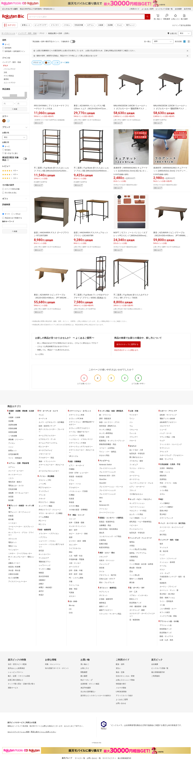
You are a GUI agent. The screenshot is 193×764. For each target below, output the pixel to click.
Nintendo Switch (105, 465)
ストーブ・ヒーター (16, 471)
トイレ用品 (164, 490)
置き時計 (163, 514)
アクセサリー (74, 488)
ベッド (162, 555)
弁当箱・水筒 (104, 437)
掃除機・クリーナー (16, 440)
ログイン (175, 25)
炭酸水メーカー (14, 563)
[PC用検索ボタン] (147, 17)
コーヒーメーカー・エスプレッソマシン (21, 528)
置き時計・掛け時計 (167, 594)
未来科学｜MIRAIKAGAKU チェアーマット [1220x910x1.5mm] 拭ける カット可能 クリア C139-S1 (130, 171)
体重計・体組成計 (45, 587)
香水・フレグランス (106, 582)
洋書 (70, 581)
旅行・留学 (73, 530)
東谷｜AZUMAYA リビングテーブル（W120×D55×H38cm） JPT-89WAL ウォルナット (170, 235)
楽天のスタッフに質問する (127, 344)
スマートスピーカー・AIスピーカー (51, 466)
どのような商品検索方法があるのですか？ (53, 346)
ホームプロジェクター (47, 436)
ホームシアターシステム (48, 443)
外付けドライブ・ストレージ (50, 510)
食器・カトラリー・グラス (109, 422)
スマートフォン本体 (76, 415)
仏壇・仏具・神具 (166, 640)
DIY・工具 (133, 592)
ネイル (101, 571)
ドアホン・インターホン (138, 595)
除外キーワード (8, 221)
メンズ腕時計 (165, 503)
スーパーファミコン (106, 512)
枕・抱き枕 (164, 551)
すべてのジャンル (8, 33)
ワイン (132, 419)
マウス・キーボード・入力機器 (50, 513)
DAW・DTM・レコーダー (78, 473)
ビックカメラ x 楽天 (10, 9)
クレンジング (104, 564)
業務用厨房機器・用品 (107, 444)
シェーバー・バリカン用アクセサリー (51, 545)
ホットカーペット (15, 475)
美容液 (101, 568)
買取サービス (13, 688)
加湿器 (10, 497)
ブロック (132, 490)
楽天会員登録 (186, 25)
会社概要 (178, 9)
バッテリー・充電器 (76, 436)
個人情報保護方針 (158, 672)
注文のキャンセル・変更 (125, 676)
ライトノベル (74, 585)
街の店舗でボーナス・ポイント (57, 668)
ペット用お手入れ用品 (137, 549)
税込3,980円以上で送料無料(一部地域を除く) (37, 9)
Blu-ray (71, 605)
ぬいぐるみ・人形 (136, 450)
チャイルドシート (136, 529)
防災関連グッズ (135, 603)
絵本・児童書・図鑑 (76, 523)
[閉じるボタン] (188, 50)
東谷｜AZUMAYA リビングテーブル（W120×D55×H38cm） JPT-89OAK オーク (51, 298)
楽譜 (70, 537)
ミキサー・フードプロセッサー (20, 553)
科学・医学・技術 (76, 574)
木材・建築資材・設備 (137, 606)
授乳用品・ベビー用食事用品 (140, 522)
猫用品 (132, 542)
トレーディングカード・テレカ (141, 483)
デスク (162, 570)
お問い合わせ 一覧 (94, 758)
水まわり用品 (104, 455)
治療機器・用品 (105, 525)
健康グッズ (103, 606)
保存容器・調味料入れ (107, 426)
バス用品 (163, 487)
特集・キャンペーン (52, 664)
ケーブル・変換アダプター (79, 432)
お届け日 (5, 142)
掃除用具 (163, 476)
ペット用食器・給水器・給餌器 (141, 564)
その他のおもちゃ (136, 494)
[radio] (3, 44)
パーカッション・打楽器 (78, 491)
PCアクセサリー (45, 488)
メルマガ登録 (121, 688)
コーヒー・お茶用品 (106, 448)
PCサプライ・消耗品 (47, 502)
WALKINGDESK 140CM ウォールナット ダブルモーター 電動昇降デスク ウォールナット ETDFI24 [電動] (130, 108)
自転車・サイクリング (168, 415)
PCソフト (42, 524)
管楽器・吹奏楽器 (76, 477)
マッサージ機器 (45, 569)
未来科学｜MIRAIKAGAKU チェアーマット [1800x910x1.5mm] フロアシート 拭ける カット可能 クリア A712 (170, 171)
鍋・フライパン (105, 415)
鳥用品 (132, 560)
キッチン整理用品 (106, 433)
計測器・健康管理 (106, 599)
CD (70, 609)
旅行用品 (163, 535)
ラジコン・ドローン (137, 468)
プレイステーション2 (107, 494)
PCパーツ (42, 521)
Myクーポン (85, 680)
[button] (3, 95)
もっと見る (39, 354)
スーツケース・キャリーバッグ (171, 527)
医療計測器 (103, 544)
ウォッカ (132, 433)
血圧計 (41, 591)
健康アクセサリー (106, 610)
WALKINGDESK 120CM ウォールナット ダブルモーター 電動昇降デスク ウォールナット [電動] (170, 108)
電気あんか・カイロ (16, 486)
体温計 (41, 595)
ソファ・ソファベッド (168, 559)
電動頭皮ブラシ (45, 562)
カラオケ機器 (74, 506)
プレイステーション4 (107, 472)
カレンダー (73, 545)
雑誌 (70, 552)
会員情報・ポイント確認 (90, 684)
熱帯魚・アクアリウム (137, 553)
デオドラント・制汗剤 (107, 575)
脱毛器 (41, 551)
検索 (15, 109)
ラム (131, 426)
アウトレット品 (166, 625)
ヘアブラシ (43, 537)
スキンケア (103, 557)
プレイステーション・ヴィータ (111, 487)
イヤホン (66, 25)
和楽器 (71, 502)
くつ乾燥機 (12, 436)
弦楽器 (71, 499)
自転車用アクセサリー (168, 422)
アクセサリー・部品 (46, 458)
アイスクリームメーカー (17, 581)
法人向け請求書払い (88, 692)
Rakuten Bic (13, 16)
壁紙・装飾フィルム (167, 598)
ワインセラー (13, 550)
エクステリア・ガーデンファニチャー (142, 615)
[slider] (2, 99)
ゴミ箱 (162, 605)
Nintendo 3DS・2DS (107, 476)
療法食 (132, 582)
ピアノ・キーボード (76, 465)
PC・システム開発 (76, 578)
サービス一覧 (80, 758)
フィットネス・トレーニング (171, 444)
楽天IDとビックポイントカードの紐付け (96, 696)
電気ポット (12, 542)
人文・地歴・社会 (76, 556)
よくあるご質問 (147, 9)
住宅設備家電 (13, 454)
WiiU (101, 498)
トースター (12, 523)
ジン (131, 422)
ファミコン (103, 509)
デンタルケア (44, 558)
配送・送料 (120, 664)
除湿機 (10, 500)
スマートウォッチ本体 (77, 443)
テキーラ (132, 441)
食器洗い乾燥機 (14, 567)
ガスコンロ (12, 539)
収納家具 (163, 583)
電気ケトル (12, 546)
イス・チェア (165, 573)
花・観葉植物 (134, 620)
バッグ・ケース (166, 433)
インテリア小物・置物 (168, 616)
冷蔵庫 (100, 25)
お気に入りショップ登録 (125, 680)
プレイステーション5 (107, 468)
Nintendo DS (104, 505)
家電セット (26, 25)
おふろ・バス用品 (136, 514)
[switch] (25, 159)
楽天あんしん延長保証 (16, 668)
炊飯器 (10, 516)
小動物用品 (133, 557)
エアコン (90, 25)
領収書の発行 (121, 684)
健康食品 (102, 603)
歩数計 (41, 584)
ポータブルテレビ (45, 450)
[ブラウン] (4, 120)
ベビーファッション (137, 507)
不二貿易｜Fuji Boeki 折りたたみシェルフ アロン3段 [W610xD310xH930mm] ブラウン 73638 (91, 171)
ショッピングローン (15, 672)
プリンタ (42, 495)
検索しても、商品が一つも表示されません (53, 350)
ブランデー (133, 437)
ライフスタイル (75, 548)
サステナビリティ (109, 758)
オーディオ (43, 419)
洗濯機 (110, 25)
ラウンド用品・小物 (167, 437)
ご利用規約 (155, 676)
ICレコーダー (44, 447)
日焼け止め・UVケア (107, 579)
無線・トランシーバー (47, 461)
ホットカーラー (45, 554)
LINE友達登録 (121, 692)
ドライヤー (55, 25)
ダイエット (103, 595)
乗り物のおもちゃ (136, 457)
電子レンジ (130, 25)
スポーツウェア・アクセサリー (171, 455)
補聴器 (41, 573)
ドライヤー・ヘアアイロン (49, 534)
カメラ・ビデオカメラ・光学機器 (51, 422)
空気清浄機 (78, 25)
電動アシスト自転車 (167, 419)
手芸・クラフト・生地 (168, 483)
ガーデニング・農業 (137, 610)
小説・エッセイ (75, 563)
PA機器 (71, 469)
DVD (71, 613)
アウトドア (164, 452)
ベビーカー (133, 525)
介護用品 (102, 540)
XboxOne (102, 479)
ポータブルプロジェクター (49, 471)
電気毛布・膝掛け (15, 482)
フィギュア (133, 465)
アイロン (11, 443)
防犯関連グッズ (166, 629)
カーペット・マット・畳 (169, 590)
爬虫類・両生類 (135, 568)
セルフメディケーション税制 (18, 732)
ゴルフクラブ (165, 426)
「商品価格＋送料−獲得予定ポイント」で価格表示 (50, 42)
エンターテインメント (77, 526)
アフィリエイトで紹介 (124, 696)
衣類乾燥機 (12, 428)
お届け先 (5, 133)
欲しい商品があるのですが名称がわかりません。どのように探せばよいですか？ (67, 343)
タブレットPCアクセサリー (79, 428)
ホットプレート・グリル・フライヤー (21, 533)
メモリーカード (45, 454)
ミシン (10, 447)
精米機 (10, 519)
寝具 (161, 544)
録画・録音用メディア (47, 426)
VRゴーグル (73, 456)
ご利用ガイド (134, 9)
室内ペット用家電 (136, 579)
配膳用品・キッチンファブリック (112, 441)
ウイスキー (133, 415)
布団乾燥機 (12, 432)
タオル (162, 494)
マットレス (164, 547)
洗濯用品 (163, 479)
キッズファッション (137, 503)
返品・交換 (120, 672)
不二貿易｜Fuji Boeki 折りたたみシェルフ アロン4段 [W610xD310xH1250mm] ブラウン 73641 (51, 171)
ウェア (162, 441)
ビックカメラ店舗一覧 (164, 9)
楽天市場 (187, 9)
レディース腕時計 (166, 507)
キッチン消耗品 (105, 430)
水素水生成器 (13, 574)
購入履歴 (84, 676)
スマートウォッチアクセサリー (81, 447)
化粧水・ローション (106, 560)
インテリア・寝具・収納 (27, 33)
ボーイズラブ (74, 567)
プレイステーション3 (107, 490)
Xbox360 (102, 483)
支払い (118, 668)
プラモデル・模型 (136, 461)
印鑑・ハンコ (165, 472)
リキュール (133, 430)
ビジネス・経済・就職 (77, 541)
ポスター (72, 596)
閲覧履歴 (84, 672)
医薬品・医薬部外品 (106, 522)
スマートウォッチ (166, 518)
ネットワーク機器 (45, 506)
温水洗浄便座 (44, 576)
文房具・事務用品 (166, 468)
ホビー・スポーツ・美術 (78, 534)
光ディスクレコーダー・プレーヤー (51, 430)
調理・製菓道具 (105, 419)
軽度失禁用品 (104, 547)
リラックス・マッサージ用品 (110, 614)
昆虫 (131, 571)
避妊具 (101, 533)
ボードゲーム (134, 479)
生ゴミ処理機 (13, 578)
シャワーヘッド (45, 565)
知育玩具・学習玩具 (137, 454)
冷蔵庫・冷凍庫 (14, 417)
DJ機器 (71, 495)
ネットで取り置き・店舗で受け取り (21, 684)
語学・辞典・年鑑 (76, 570)
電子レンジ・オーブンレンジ (19, 512)
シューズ (163, 430)
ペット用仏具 (134, 575)
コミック (72, 519)
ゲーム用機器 (44, 517)
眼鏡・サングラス (166, 459)
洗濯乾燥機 (12, 425)
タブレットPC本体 (76, 419)
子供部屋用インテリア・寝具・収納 (172, 578)
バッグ (162, 531)
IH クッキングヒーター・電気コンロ (21, 558)
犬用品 (132, 546)
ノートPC (42, 484)
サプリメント (104, 592)
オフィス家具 (165, 612)
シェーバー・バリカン (47, 541)
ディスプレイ (44, 491)
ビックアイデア (40, 25)
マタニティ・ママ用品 (137, 511)
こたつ (10, 478)
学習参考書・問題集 (76, 559)
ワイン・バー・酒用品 (107, 452)
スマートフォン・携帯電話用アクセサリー (81, 423)
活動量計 (42, 580)
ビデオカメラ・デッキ (47, 439)
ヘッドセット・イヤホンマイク (81, 439)
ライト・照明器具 (15, 458)
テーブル (163, 566)
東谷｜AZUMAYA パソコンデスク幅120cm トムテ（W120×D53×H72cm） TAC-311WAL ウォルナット (91, 108)
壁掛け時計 (164, 511)
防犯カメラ (133, 599)
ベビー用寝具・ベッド (137, 518)
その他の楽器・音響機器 (78, 510)
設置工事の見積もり (15, 680)
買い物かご (85, 664)
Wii (100, 501)
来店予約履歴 (86, 688)
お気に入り (85, 668)
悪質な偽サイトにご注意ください (43, 732)
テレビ (119, 25)
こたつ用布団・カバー (168, 609)
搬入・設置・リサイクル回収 (19, 676)
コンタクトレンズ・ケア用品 (110, 536)
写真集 (71, 593)
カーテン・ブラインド (168, 587)
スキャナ (42, 499)
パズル (132, 472)
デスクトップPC (45, 480)
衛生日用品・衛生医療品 (108, 529)
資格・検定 (73, 589)
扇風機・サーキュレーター (18, 493)
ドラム (71, 480)
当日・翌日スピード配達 (17, 664)
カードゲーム (134, 476)
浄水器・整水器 (14, 570)
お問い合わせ (121, 703)
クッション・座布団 (167, 562)
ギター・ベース (75, 484)
